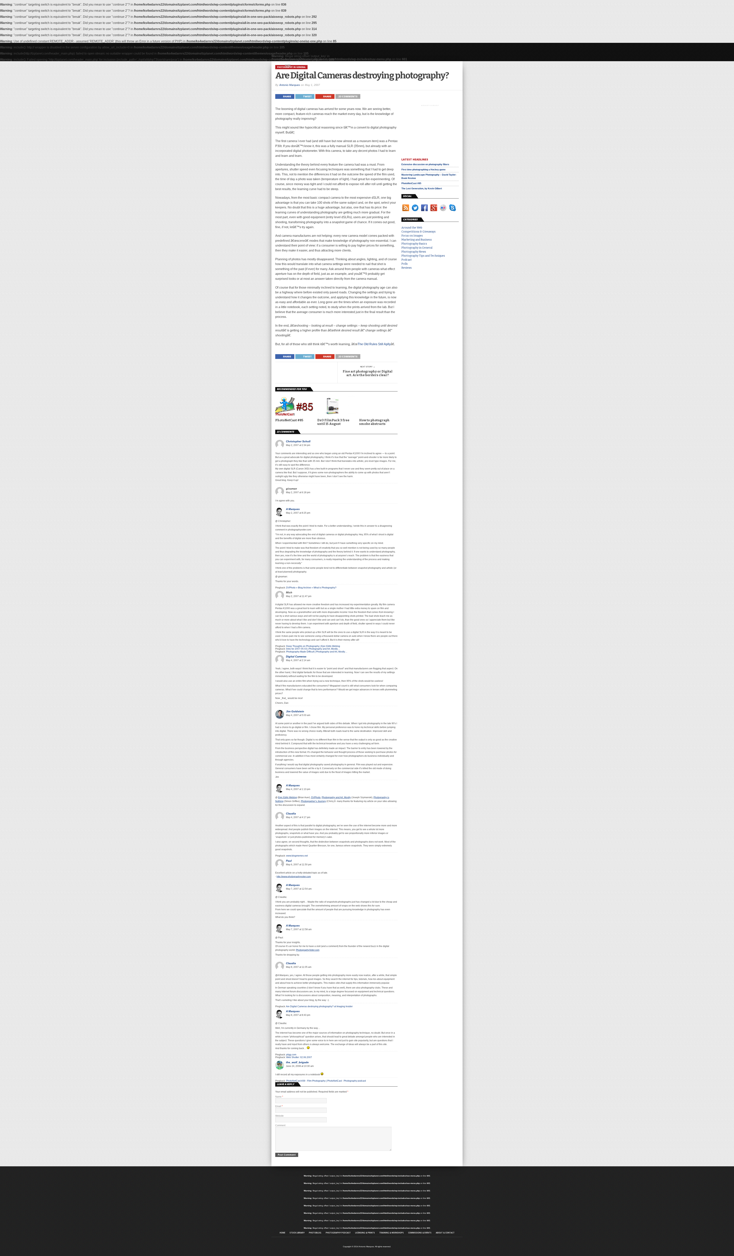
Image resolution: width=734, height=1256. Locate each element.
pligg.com (291, 1054)
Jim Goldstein (295, 711)
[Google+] (434, 212)
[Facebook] (424, 212)
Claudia (291, 813)
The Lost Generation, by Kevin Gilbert (421, 188)
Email (279, 1106)
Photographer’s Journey (313, 801)
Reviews (406, 267)
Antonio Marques (289, 84)
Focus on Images (412, 235)
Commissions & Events (419, 1233)
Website (279, 1115)
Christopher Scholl (298, 441)
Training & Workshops (391, 1233)
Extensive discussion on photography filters (425, 164)
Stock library (297, 1233)
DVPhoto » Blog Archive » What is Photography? (311, 587)
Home (288, 65)
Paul (289, 860)
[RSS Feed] (405, 212)
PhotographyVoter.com (307, 950)
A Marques (293, 509)
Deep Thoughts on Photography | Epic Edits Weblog (313, 646)
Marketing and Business (416, 239)
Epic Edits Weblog (287, 797)
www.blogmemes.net (297, 855)
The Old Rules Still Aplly (374, 344)
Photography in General (416, 247)
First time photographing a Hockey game (423, 169)
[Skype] (452, 212)
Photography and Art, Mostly (336, 797)
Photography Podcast (338, 1233)
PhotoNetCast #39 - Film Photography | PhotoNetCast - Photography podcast (326, 1080)
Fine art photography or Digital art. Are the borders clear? (367, 373)
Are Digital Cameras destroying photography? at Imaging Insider (319, 1006)
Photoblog (315, 1233)
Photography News (413, 251)
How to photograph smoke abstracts (374, 422)
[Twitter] (415, 212)
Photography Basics (414, 243)
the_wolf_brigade (297, 1062)
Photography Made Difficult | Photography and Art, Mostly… (316, 651)
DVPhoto (316, 797)
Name (279, 1096)
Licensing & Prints (365, 1233)
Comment (280, 1125)
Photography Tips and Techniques (423, 255)
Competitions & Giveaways (418, 231)
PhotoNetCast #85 (289, 420)
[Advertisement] (430, 130)
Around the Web (411, 227)
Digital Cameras (296, 656)
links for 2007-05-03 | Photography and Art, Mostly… (313, 649)
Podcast (406, 259)
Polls (404, 263)
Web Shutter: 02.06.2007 (299, 1057)
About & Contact (445, 1233)
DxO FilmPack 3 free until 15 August (333, 422)
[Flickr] (443, 212)
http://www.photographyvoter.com (294, 876)
